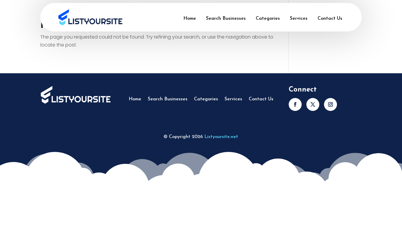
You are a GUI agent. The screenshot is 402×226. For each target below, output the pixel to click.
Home (189, 18)
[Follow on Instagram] (330, 104)
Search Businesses (226, 18)
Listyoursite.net (221, 136)
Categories (268, 18)
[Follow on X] (312, 104)
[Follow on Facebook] (295, 104)
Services (299, 18)
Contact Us (330, 18)
